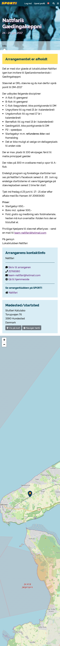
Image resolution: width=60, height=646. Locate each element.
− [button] (4, 344)
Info (4, 45)
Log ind (28, 3)
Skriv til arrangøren (19, 267)
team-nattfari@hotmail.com (30, 232)
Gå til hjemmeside (18, 279)
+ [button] (4, 340)
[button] (48, 3)
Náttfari (13, 292)
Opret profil (39, 3)
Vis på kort (14, 327)
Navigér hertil (33, 327)
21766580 (14, 271)
